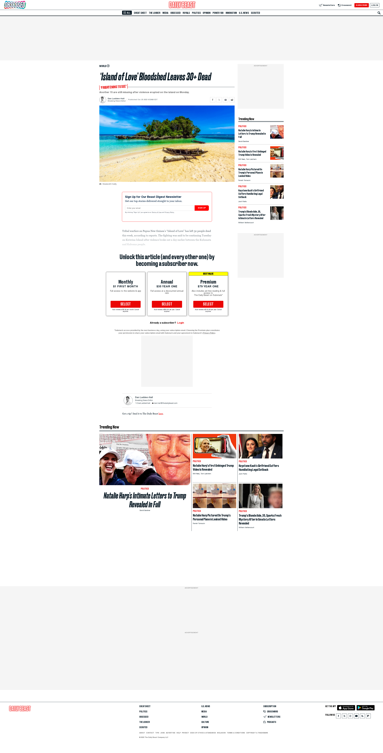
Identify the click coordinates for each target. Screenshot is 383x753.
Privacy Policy (169, 212)
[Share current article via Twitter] (219, 99)
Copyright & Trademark (257, 733)
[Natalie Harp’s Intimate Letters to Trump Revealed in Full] (277, 138)
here (161, 413)
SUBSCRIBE (361, 5)
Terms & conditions (236, 733)
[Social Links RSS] (362, 717)
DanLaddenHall (143, 403)
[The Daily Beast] (182, 5)
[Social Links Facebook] (338, 717)
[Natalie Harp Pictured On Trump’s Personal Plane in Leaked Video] (277, 177)
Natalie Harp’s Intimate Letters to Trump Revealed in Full (145, 500)
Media (165, 13)
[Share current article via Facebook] (212, 99)
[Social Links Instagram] (350, 717)
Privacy (185, 733)
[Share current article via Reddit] (232, 99)
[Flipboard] (368, 717)
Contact (150, 733)
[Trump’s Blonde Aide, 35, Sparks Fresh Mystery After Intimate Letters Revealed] (277, 219)
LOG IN (374, 5)
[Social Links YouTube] (356, 717)
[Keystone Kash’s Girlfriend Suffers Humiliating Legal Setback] (277, 198)
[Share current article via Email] (225, 99)
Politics (196, 13)
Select (125, 304)
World (204, 717)
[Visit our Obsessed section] (24, 5)
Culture (205, 722)
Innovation (231, 13)
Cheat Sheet (140, 13)
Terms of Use (157, 212)
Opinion (207, 13)
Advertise (170, 733)
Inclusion (221, 733)
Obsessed (175, 13)
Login (180, 322)
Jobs (162, 733)
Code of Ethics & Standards (203, 733)
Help (179, 733)
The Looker (154, 13)
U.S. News (244, 13)
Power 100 (218, 13)
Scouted (255, 13)
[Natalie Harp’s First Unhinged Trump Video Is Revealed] (277, 159)
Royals (186, 13)
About (142, 733)
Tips (157, 733)
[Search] (379, 12)
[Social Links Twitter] (344, 717)
